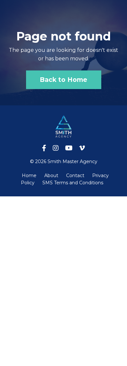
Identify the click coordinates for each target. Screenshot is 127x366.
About (51, 175)
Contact (75, 175)
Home (29, 175)
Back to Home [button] (64, 80)
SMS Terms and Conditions (72, 183)
